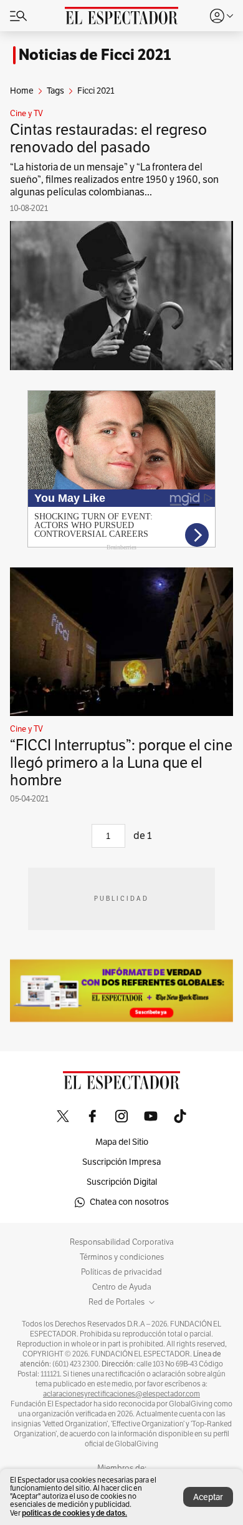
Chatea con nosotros (129, 1202)
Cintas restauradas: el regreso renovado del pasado (108, 138)
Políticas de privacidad (121, 1272)
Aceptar (208, 1497)
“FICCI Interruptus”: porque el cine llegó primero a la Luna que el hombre (121, 763)
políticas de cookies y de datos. (74, 1513)
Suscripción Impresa (121, 1162)
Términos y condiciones (122, 1257)
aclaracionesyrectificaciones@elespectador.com (121, 1394)
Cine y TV (26, 114)
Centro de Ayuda (121, 1287)
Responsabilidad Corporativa (122, 1242)
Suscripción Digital (122, 1182)
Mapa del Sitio (121, 1142)
